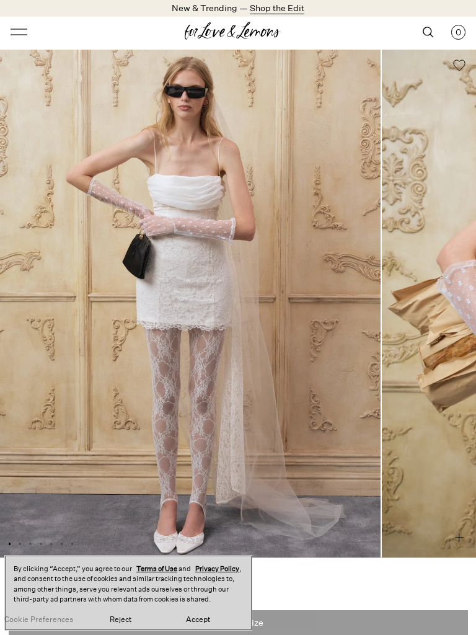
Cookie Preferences (38, 619)
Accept (198, 619)
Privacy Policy (217, 569)
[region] (128, 593)
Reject (120, 619)
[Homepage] (238, 32)
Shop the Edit (277, 8)
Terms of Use (156, 569)
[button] (459, 67)
